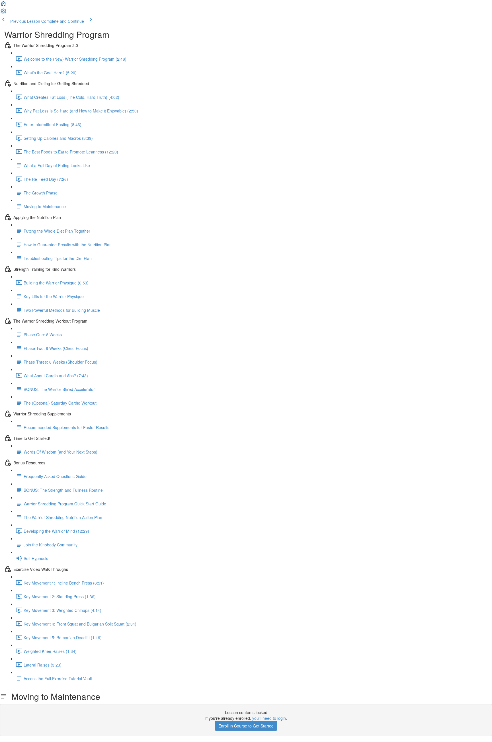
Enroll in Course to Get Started (246, 726)
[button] (3, 5)
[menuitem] (3, 13)
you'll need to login (269, 718)
